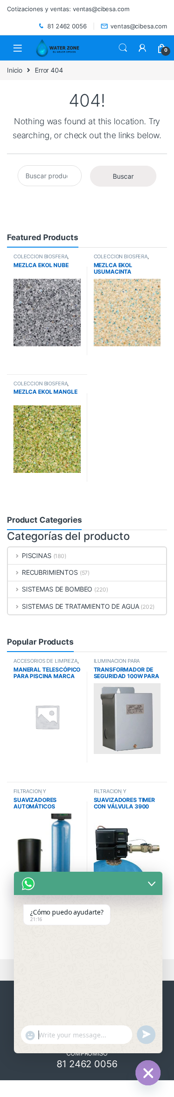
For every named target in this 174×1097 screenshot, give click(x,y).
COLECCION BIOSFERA (40, 256)
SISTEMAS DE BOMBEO (57, 589)
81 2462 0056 (66, 26)
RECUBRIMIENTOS (50, 572)
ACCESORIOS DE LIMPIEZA (45, 661)
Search (123, 48)
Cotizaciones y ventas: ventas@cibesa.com (68, 9)
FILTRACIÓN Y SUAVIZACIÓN (29, 794)
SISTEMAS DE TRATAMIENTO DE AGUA (80, 606)
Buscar (123, 176)
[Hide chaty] (148, 1072)
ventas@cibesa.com (138, 26)
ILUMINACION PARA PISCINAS (117, 664)
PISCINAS (37, 555)
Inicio (14, 70)
